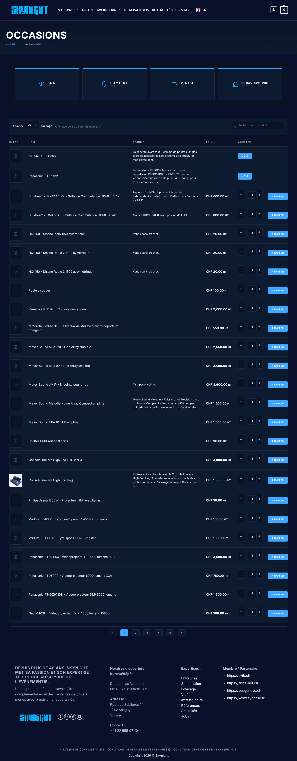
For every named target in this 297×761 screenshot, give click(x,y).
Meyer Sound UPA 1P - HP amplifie (54, 422)
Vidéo (186, 695)
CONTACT (183, 10)
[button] (274, 9)
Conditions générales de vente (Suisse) (138, 749)
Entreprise (66, 10)
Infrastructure (192, 700)
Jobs (185, 716)
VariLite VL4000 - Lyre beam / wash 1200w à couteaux (68, 519)
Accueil (12, 44)
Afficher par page (32, 126)
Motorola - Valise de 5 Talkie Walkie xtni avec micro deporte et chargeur (73, 328)
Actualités (162, 10)
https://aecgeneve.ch (244, 691)
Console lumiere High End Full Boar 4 (55, 460)
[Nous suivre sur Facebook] (61, 717)
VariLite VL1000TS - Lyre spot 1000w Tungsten (63, 538)
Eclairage (188, 689)
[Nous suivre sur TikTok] (73, 717)
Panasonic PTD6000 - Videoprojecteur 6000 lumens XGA (70, 576)
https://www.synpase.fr (245, 698)
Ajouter (278, 196)
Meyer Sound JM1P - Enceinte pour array (58, 384)
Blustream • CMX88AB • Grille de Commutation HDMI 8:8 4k (72, 215)
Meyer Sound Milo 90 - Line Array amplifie (59, 366)
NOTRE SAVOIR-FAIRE (100, 10)
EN (204, 10)
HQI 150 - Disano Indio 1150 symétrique (57, 234)
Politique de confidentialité (81, 749)
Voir (245, 155)
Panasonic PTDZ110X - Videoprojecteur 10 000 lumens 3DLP (72, 557)
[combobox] (201, 10)
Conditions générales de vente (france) (205, 749)
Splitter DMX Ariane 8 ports (48, 441)
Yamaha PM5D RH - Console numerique (57, 309)
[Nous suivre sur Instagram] (67, 717)
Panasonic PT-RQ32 (43, 176)
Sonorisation (191, 684)
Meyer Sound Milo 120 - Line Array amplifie (60, 347)
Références (190, 706)
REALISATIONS (136, 10)
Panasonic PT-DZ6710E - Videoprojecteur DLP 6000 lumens (72, 594)
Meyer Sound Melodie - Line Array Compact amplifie (66, 403)
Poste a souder (39, 290)
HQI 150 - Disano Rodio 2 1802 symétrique (59, 253)
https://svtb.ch (238, 676)
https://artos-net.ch (242, 683)
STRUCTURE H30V (42, 156)
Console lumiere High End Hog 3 (52, 480)
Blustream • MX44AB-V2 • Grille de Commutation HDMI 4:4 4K (74, 196)
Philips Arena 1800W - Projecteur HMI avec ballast (65, 500)
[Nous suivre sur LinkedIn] (79, 717)
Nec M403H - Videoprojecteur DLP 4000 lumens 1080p (69, 613)
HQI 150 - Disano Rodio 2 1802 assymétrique (61, 272)
